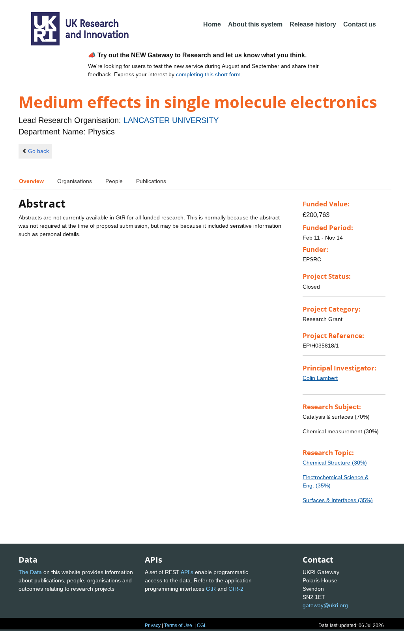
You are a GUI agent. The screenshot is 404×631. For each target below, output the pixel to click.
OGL (202, 625)
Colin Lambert (320, 378)
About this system (255, 24)
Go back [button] (38, 151)
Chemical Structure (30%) (335, 462)
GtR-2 (235, 589)
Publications (151, 181)
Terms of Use (178, 625)
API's (187, 572)
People (114, 181)
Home (212, 24)
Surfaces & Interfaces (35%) (338, 500)
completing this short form (208, 74)
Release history (313, 24)
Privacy (153, 625)
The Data (30, 572)
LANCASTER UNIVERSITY (171, 120)
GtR (211, 589)
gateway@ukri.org (325, 605)
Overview (31, 181)
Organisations (74, 181)
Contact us (359, 24)
